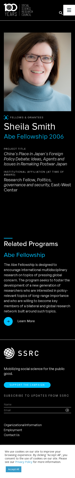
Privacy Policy (23, 462)
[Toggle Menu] (69, 10)
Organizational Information (23, 425)
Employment (13, 430)
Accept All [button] (13, 469)
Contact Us (12, 435)
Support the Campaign (27, 384)
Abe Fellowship (24, 254)
